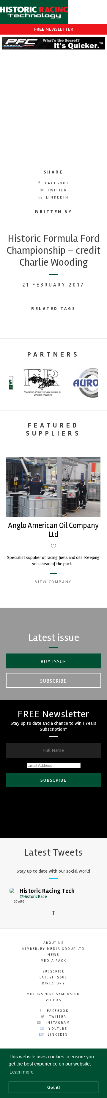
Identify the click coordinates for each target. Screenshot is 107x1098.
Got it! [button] (53, 1087)
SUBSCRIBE (53, 780)
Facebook (56, 183)
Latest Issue (53, 977)
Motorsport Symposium (54, 994)
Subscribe (53, 681)
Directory (53, 983)
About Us (53, 943)
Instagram (57, 1022)
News (53, 955)
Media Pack (53, 960)
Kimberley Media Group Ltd (53, 949)
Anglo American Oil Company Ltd (53, 530)
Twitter (56, 190)
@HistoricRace (33, 896)
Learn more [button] (22, 1071)
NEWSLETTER (53, 29)
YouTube (57, 1028)
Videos (53, 1000)
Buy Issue (53, 662)
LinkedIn (56, 197)
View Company (53, 581)
